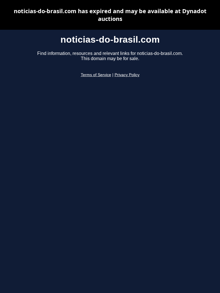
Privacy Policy (127, 75)
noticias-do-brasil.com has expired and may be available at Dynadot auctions (110, 15)
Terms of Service (96, 75)
